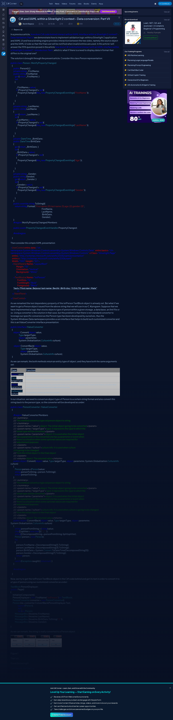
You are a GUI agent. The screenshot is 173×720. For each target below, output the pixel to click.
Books (86, 4)
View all (166, 12)
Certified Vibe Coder (135, 70)
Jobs (79, 4)
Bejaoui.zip (18, 29)
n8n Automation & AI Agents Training (141, 85)
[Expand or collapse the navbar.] (3, 9)
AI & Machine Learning (136, 55)
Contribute (165, 4)
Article (117, 24)
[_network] (4, 36)
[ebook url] (133, 43)
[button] (69, 23)
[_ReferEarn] (4, 40)
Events (94, 4)
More (101, 4)
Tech (51, 4)
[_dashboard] (4, 19)
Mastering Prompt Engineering (139, 65)
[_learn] (4, 27)
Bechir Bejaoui (28, 24)
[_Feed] (4, 14)
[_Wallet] (4, 23)
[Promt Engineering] (147, 106)
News (57, 4)
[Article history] (40, 24)
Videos (64, 4)
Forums (72, 4)
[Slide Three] (65, 11)
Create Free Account (61, 715)
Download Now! (150, 38)
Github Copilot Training (136, 75)
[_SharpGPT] (4, 48)
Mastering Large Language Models (140, 60)
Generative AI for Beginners (138, 80)
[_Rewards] (4, 44)
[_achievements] (4, 31)
